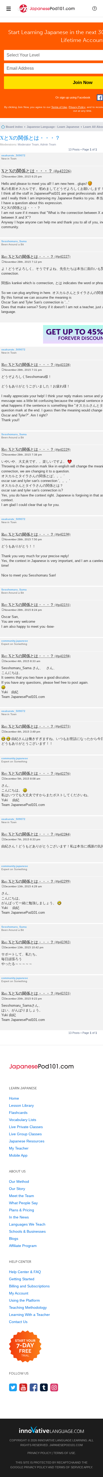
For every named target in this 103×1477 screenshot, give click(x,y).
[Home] (47, 12)
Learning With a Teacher (29, 1314)
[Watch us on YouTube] (23, 1387)
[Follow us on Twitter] (13, 1387)
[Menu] (8, 8)
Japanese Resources (26, 1141)
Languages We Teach (27, 1224)
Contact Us (18, 1322)
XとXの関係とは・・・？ (30, 138)
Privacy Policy (77, 107)
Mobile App (18, 1155)
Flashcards (18, 1112)
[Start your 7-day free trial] (25, 1346)
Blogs (13, 1238)
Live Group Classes (25, 1134)
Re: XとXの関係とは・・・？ (27, 256)
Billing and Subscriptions (29, 1286)
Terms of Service (69, 1467)
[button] (94, 8)
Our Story (17, 1189)
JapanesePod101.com (66, 1445)
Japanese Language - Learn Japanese (53, 126)
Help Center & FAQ (25, 1272)
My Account (18, 1293)
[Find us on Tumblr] (44, 1387)
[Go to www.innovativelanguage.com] (51, 1429)
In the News (19, 1217)
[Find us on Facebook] (34, 1387)
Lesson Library (21, 1105)
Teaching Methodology (28, 1307)
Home (14, 1098)
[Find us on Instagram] (54, 1387)
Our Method (19, 1181)
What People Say (23, 1203)
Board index (14, 126)
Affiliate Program (23, 1246)
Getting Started (21, 1279)
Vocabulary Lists (22, 1120)
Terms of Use (59, 107)
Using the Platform (24, 1300)
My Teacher (19, 1148)
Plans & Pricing (21, 1210)
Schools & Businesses (27, 1231)
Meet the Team (21, 1196)
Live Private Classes (26, 1127)
